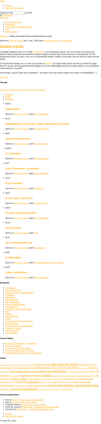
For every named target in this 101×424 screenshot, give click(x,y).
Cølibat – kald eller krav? (16, 272)
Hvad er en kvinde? (14, 183)
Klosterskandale (12, 307)
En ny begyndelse (13, 153)
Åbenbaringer (40, 248)
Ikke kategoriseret (51, 40)
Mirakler (8, 314)
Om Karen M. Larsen (14, 8)
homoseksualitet (5, 371)
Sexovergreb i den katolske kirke (18, 326)
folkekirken (83, 368)
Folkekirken (10, 24)
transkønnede (29, 388)
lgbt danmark (32, 381)
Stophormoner (5, 389)
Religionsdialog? (12, 109)
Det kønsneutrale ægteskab (25, 368)
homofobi (93, 367)
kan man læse (38, 52)
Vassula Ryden (11, 333)
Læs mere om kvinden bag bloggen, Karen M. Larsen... (23, 90)
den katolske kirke (64, 364)
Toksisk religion (12, 330)
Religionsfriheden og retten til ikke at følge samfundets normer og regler (37, 124)
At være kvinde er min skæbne (19, 198)
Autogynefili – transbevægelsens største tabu (40, 407)
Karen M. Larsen (16, 40)
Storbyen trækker (13, 228)
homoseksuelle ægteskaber (75, 371)
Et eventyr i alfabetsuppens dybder (20, 213)
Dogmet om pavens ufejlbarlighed (19, 292)
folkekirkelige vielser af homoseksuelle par (58, 367)
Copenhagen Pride (41, 364)
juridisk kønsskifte (34, 379)
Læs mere (4, 77)
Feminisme (38, 188)
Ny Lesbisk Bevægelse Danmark (19, 321)
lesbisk (14, 382)
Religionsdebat (11, 32)
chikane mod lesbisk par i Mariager (12, 365)
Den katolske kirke (13, 22)
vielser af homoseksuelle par (64, 389)
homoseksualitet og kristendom (28, 371)
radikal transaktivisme (36, 385)
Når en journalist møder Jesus (18, 242)
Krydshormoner (5, 382)
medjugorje (57, 382)
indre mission (14, 376)
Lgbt (7, 29)
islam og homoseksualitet (68, 376)
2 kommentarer (66, 40)
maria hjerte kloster (46, 382)
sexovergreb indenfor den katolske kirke (73, 385)
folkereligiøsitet (11, 300)
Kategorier (4, 18)
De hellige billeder (13, 257)
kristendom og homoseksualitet (79, 379)
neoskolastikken (12, 316)
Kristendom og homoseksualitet (18, 27)
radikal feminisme (20, 385)
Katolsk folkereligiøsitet (15, 304)
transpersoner (42, 389)
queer (70, 382)
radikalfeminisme (7, 385)
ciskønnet (28, 365)
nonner (8, 319)
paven (65, 382)
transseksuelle (51, 389)
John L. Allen (19, 378)
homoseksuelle (56, 371)
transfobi (16, 388)
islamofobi (55, 376)
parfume (48, 63)
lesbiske (20, 381)
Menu (2, 1)
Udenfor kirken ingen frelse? (18, 138)
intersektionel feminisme (30, 375)
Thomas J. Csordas (13, 328)
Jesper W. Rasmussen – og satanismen (22, 168)
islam (47, 375)
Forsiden (8, 5)
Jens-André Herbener (84, 376)
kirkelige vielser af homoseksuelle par (52, 379)
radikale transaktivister (82, 382)
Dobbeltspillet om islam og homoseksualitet (23, 353)
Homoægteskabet (89, 372)
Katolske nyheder (12, 46)
